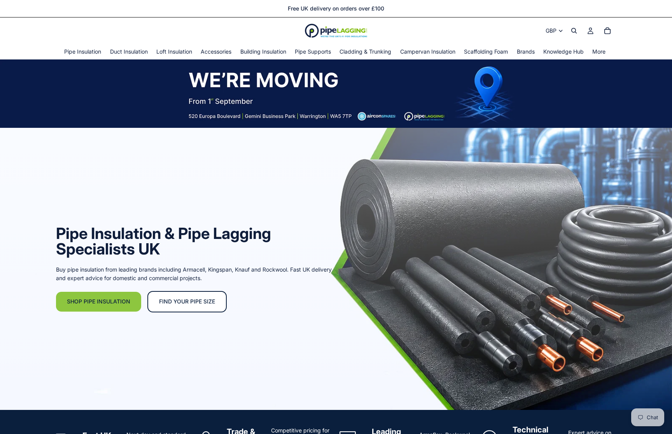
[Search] (574, 30)
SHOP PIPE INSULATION (98, 301)
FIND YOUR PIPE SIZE (187, 301)
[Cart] (607, 30)
